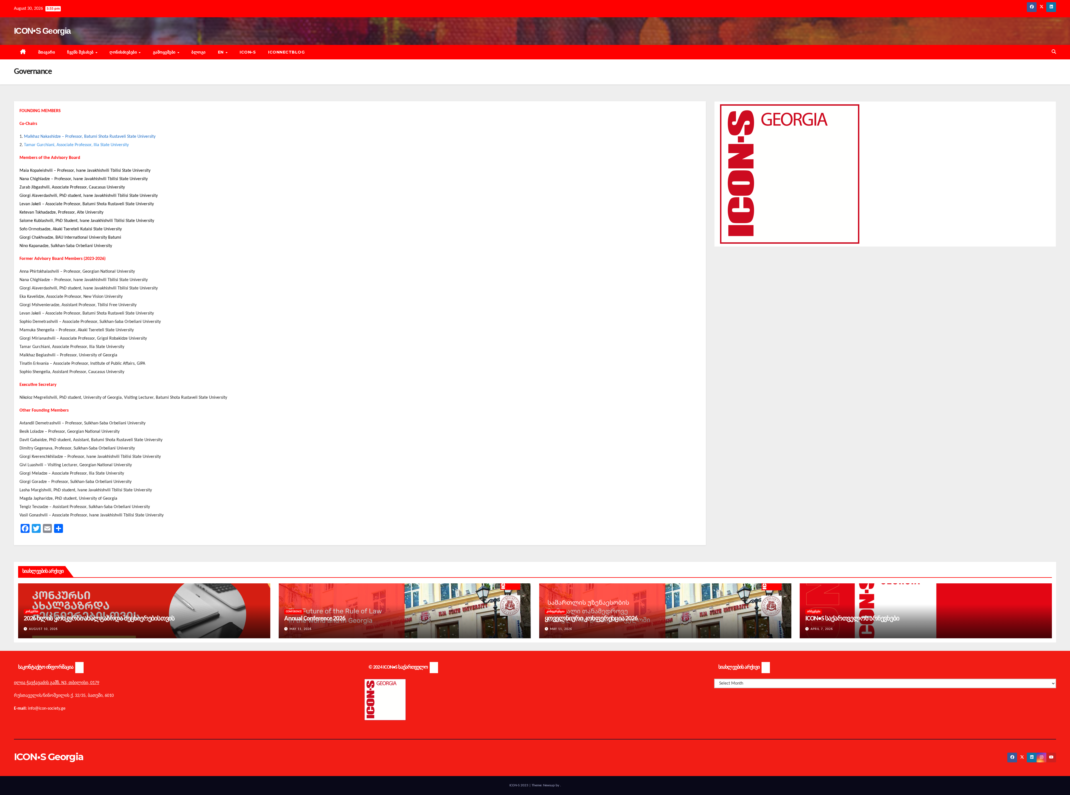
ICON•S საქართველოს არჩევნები (852, 618)
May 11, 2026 (301, 629)
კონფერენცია (555, 611)
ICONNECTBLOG (286, 52)
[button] (1054, 52)
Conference (294, 611)
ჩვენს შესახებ (81, 52)
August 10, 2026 (43, 629)
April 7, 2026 (822, 629)
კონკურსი (31, 611)
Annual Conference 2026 (314, 618)
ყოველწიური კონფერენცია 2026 (591, 618)
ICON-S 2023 (519, 785)
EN (221, 52)
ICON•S (248, 52)
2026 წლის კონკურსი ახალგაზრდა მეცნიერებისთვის (99, 618)
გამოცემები (165, 52)
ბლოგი (198, 52)
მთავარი (46, 52)
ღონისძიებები (124, 52)
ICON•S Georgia (42, 30)
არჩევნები (813, 611)
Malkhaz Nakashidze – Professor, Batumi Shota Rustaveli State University (89, 136)
